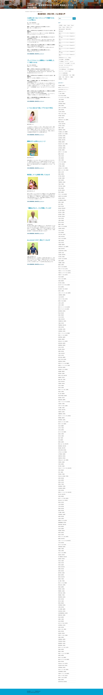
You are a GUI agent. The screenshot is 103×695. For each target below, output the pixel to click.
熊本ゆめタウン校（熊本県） (63, 500)
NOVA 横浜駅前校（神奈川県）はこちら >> (35, 53)
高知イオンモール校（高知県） (63, 669)
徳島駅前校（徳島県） (62, 345)
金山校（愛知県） (61, 621)
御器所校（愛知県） (61, 339)
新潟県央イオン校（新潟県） (63, 369)
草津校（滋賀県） (61, 564)
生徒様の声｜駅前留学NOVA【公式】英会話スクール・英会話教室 (51, 6)
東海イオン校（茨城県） (62, 423)
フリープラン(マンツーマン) (63, 67)
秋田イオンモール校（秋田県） (63, 536)
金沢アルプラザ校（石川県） (63, 623)
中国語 (73, 75)
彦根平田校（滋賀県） (62, 337)
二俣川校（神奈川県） (62, 123)
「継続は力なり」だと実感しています (39, 208)
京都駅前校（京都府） (62, 129)
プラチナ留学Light (70, 69)
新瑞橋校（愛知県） (61, 371)
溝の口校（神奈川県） (62, 494)
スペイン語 (72, 63)
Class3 (65, 25)
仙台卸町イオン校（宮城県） (63, 133)
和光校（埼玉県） (61, 206)
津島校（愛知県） (61, 470)
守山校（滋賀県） (61, 276)
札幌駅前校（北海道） (62, 413)
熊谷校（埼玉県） (61, 502)
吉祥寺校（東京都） (61, 198)
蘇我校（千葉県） (61, 578)
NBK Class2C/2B (62, 29)
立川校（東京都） (61, 542)
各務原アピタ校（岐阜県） (62, 196)
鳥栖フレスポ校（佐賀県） (62, 677)
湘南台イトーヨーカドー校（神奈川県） (65, 492)
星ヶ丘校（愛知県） (61, 393)
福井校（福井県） (61, 532)
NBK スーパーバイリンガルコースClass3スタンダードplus (67, 37)
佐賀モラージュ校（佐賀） (62, 151)
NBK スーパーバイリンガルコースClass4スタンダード (67, 40)
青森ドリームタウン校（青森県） (64, 653)
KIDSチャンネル (69, 27)
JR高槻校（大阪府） (61, 85)
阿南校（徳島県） (61, 649)
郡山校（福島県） (61, 617)
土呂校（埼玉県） (61, 218)
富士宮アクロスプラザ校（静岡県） (64, 284)
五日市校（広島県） (61, 125)
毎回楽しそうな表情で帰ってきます (38, 174)
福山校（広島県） (61, 534)
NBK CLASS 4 (68, 29)
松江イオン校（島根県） (62, 431)
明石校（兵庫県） (61, 391)
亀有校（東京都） (61, 121)
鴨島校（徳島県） (61, 679)
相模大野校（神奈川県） (62, 524)
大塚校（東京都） (61, 240)
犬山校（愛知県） (61, 504)
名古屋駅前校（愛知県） (62, 200)
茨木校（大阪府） (61, 560)
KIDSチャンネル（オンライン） (63, 87)
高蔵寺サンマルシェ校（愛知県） (64, 673)
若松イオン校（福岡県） (62, 552)
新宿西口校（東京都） (62, 361)
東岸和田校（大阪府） (62, 419)
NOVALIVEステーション (63, 57)
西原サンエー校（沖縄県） (62, 582)
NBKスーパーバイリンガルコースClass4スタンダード (67, 43)
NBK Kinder (61, 31)
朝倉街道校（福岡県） (62, 399)
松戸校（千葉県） (61, 427)
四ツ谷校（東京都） (61, 210)
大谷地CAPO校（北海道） (62, 250)
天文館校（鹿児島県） (62, 254)
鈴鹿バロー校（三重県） (62, 629)
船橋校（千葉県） (61, 548)
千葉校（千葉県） (61, 184)
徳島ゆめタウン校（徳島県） (63, 341)
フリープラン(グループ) (68, 65)
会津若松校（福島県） (62, 147)
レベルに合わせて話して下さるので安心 (40, 108)
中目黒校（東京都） (61, 115)
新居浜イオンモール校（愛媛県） (64, 363)
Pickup (69, 57)
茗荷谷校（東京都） (61, 558)
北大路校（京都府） (61, 178)
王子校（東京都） (61, 506)
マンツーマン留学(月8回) (63, 73)
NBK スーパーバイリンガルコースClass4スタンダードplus (67, 46)
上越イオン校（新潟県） (62, 107)
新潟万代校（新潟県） (62, 367)
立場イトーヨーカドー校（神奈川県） (64, 540)
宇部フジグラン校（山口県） (63, 268)
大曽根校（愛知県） (61, 244)
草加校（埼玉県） (61, 562)
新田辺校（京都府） (61, 373)
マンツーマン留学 (68, 71)
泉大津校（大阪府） (61, 466)
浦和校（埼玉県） (61, 482)
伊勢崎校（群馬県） (61, 141)
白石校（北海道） (61, 518)
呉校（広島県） (61, 204)
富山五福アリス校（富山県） (63, 288)
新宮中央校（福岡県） (62, 357)
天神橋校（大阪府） (61, 262)
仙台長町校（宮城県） (62, 135)
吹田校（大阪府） (61, 202)
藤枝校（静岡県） (61, 574)
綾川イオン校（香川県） (62, 544)
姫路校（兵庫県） (61, 264)
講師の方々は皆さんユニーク (36, 141)
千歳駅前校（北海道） (62, 182)
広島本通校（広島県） (62, 329)
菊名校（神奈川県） (61, 566)
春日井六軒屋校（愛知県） (62, 395)
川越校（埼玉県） (61, 323)
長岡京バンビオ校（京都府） (63, 635)
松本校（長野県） (61, 429)
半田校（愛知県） (61, 188)
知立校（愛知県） (61, 526)
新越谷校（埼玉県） (61, 377)
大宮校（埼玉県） (61, 242)
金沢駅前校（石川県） (62, 625)
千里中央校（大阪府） (62, 186)
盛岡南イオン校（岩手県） (62, 520)
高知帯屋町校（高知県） (62, 671)
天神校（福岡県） (61, 260)
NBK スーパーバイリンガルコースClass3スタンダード (67, 34)
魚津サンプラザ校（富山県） (63, 675)
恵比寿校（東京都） (61, 349)
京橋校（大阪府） (61, 127)
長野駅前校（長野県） (62, 639)
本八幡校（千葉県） (61, 407)
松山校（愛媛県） (61, 425)
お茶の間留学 (67, 59)
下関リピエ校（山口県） (62, 113)
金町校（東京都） (61, 627)
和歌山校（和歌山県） (62, 208)
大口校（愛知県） (61, 232)
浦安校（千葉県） (61, 484)
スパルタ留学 (67, 63)
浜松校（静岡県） (61, 480)
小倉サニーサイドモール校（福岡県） (64, 292)
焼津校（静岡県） (61, 496)
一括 (70, 75)
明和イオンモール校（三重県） (63, 389)
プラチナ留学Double (62, 69)
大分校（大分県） (61, 230)
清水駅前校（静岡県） (62, 488)
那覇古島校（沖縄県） (62, 615)
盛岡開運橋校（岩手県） (62, 522)
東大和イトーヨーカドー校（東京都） (64, 415)
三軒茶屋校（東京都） (62, 103)
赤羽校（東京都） (61, 607)
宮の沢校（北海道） (61, 282)
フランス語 (61, 65)
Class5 (60, 27)
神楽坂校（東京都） (61, 530)
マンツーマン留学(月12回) (63, 75)
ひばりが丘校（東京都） (62, 95)
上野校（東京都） (61, 109)
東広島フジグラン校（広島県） (63, 421)
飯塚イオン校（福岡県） (62, 657)
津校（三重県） (61, 472)
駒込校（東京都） (61, 661)
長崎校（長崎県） (61, 637)
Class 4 (72, 25)
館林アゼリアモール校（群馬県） (64, 659)
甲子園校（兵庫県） (61, 512)
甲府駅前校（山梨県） (62, 514)
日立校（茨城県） (61, 385)
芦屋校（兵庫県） (61, 550)
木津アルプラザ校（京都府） (63, 405)
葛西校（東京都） (61, 568)
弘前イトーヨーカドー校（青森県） (64, 333)
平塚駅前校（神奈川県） (62, 325)
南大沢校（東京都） (61, 190)
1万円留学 (60, 25)
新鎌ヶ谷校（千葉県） (62, 379)
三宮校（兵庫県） (61, 101)
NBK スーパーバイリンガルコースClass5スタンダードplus (67, 52)
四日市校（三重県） (61, 212)
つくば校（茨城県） (61, 93)
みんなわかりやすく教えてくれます (38, 240)
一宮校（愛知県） (61, 99)
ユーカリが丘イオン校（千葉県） (64, 97)
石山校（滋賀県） (61, 528)
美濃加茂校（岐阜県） (62, 546)
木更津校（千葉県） (61, 403)
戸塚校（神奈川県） (61, 353)
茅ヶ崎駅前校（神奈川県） (62, 556)
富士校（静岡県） (61, 286)
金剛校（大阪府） (61, 619)
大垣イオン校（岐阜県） (62, 238)
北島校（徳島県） (61, 180)
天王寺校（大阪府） (61, 256)
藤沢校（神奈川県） (61, 576)
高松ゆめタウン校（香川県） (63, 663)
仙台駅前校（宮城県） (62, 137)
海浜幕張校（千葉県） (62, 486)
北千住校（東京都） (61, 176)
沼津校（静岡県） (61, 464)
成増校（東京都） (61, 351)
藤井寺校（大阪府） (61, 572)
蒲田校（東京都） (61, 570)
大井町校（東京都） (61, 228)
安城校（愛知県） (61, 280)
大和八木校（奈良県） (62, 234)
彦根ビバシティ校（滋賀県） (63, 335)
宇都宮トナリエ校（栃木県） (63, 274)
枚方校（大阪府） (61, 435)
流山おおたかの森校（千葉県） (63, 476)
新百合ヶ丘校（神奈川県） (62, 375)
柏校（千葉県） (61, 437)
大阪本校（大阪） (61, 252)
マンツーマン (61, 71)
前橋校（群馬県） (61, 174)
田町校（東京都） (61, 510)
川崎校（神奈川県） (61, 319)
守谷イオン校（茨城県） (62, 278)
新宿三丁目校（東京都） (62, 359)
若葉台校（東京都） (61, 554)
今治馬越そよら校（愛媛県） (63, 131)
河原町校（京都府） (61, 462)
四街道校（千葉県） (61, 214)
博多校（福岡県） (61, 192)
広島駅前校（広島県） (62, 331)
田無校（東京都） (61, 508)
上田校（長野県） (61, 105)
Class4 (68, 25)
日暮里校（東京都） (61, 383)
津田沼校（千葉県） (61, 474)
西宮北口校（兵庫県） (62, 584)
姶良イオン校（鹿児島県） (62, 266)
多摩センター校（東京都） (62, 226)
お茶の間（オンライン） (62, 91)
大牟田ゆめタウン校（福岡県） (63, 246)
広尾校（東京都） (61, 327)
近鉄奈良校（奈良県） (62, 611)
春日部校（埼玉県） (61, 397)
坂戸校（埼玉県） (61, 222)
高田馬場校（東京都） (62, 667)
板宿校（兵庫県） (61, 433)
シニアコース (61, 63)
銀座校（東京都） (61, 631)
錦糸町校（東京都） (61, 633)
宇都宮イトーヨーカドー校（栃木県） (64, 270)
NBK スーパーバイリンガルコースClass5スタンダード (67, 49)
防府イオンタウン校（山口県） (63, 647)
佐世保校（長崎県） (61, 149)
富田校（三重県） (61, 290)
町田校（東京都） (61, 516)
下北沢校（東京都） (61, 111)
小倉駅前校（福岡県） (62, 294)
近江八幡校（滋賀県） (62, 609)
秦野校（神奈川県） (61, 538)
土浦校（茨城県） (61, 220)
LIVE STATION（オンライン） (63, 89)
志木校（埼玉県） (61, 347)
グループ (71, 61)
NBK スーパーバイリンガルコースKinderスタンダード (67, 55)
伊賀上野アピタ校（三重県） (63, 143)
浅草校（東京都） (61, 478)
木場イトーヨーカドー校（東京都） (64, 401)
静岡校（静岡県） (61, 655)
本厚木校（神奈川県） (62, 409)
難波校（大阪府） (61, 651)
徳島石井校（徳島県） (62, 343)
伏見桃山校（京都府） (62, 145)
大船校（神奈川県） (61, 248)
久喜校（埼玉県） (61, 117)
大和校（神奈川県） (61, 236)
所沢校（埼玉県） (61, 355)
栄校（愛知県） (61, 439)
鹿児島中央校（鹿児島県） (62, 681)
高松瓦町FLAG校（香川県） (63, 665)
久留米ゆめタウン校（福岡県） (63, 119)
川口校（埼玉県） (61, 317)
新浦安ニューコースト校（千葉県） (64, 365)
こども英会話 (61, 61)
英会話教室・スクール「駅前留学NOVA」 (34, 691)
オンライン (67, 61)
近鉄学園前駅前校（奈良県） (63, 613)
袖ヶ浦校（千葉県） (61, 580)
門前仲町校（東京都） (62, 641)
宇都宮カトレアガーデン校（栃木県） (64, 272)
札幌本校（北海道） (61, 411)
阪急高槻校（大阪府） (62, 645)
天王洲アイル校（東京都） (62, 258)
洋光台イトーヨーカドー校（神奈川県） (65, 468)
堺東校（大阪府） (61, 224)
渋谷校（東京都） (61, 490)
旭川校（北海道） (61, 387)
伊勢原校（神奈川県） (62, 139)
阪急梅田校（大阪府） (62, 643)
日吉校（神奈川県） (61, 381)
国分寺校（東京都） (61, 216)
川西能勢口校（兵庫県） (62, 321)
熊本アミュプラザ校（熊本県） (63, 498)
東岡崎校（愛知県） (61, 417)
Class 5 (64, 27)
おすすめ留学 (61, 59)
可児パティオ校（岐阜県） (62, 194)
